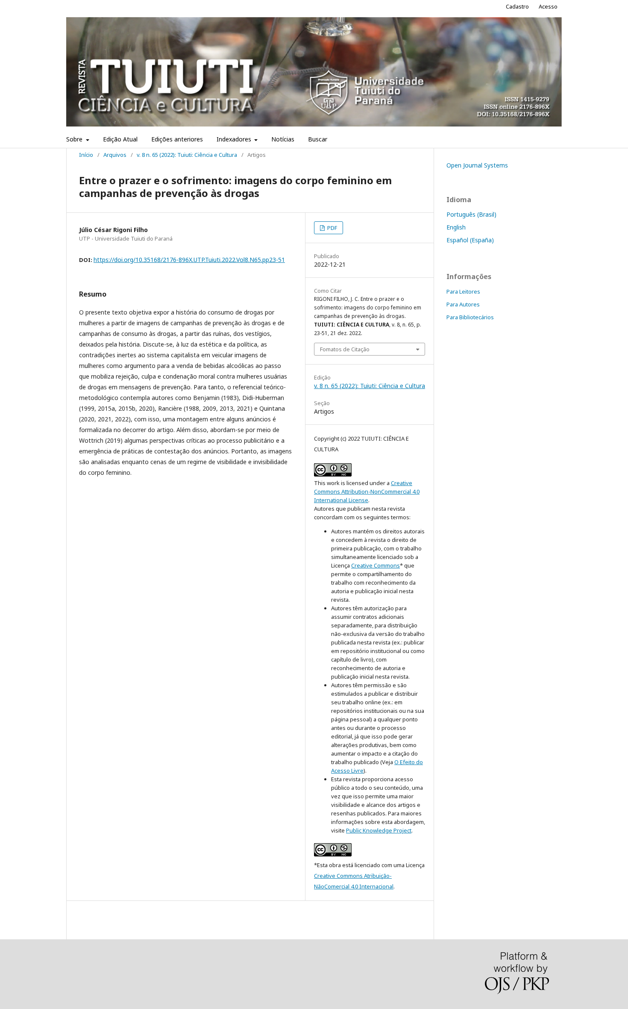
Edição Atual (120, 139)
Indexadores (235, 139)
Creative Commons (375, 565)
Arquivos (114, 155)
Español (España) (470, 240)
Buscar (317, 139)
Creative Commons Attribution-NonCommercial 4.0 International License (367, 491)
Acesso (548, 6)
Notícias (282, 139)
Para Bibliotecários (470, 317)
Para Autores (463, 304)
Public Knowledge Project (378, 830)
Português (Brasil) (471, 214)
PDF (331, 228)
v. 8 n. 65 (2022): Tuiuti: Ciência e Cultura (187, 155)
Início (86, 155)
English (456, 227)
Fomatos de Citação (345, 349)
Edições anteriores (177, 139)
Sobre (75, 139)
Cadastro (517, 6)
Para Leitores (463, 291)
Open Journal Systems (477, 165)
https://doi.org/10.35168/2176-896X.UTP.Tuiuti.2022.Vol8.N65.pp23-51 (189, 260)
